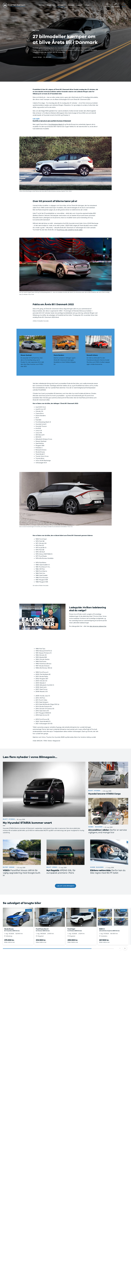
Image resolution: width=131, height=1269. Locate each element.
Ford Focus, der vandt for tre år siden (69, 230)
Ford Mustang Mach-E (56, 124)
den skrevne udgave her (98, 626)
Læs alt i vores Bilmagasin (65, 886)
